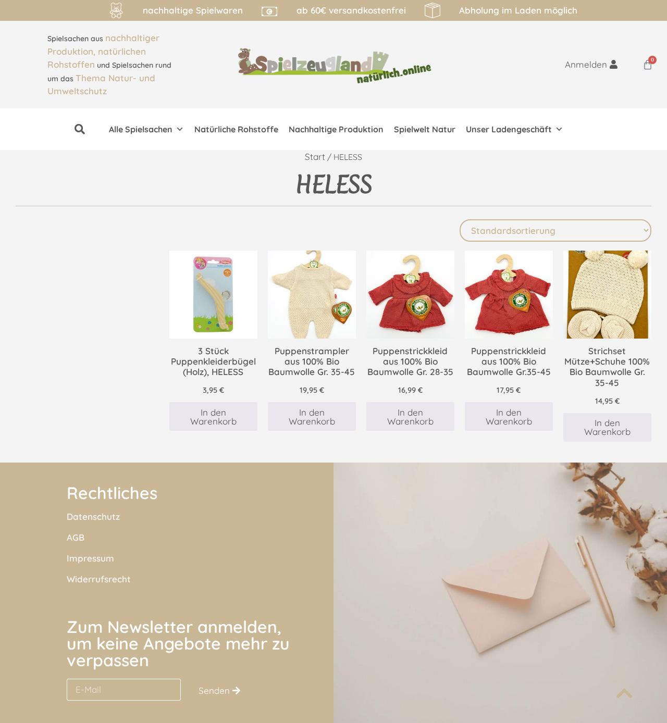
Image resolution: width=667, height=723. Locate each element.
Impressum (90, 558)
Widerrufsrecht (99, 579)
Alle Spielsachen (140, 129)
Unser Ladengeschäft (509, 129)
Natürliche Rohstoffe (236, 129)
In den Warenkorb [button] (213, 417)
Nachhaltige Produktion (336, 129)
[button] (80, 129)
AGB (75, 537)
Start (315, 156)
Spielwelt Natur (424, 129)
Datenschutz (93, 517)
